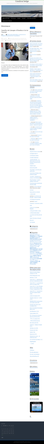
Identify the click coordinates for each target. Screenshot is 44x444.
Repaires (31, 208)
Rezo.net (32, 220)
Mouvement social (23, 38)
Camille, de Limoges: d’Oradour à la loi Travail (14, 31)
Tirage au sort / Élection (7, 20)
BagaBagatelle (33, 341)
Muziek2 (23, 18)
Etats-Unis (31, 242)
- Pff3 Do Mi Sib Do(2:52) (35, 320)
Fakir (31, 205)
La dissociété (32, 194)
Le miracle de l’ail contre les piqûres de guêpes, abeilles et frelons (36, 128)
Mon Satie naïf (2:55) (34, 322)
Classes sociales (11, 38)
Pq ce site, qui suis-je (31, 18)
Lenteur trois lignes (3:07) (35, 295)
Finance (32, 244)
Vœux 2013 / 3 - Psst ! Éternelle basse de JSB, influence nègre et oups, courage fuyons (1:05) (36, 288)
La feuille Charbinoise (34, 157)
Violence (32, 261)
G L (3, 34)
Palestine (32, 251)
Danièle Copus (33, 165)
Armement (37, 235)
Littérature (35, 246)
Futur (40, 244)
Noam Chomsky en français (35, 218)
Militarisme (33, 248)
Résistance (5, 39)
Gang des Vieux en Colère (35, 151)
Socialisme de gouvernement (7, 35)
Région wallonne (39, 254)
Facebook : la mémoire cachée (36, 203)
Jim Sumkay (32, 222)
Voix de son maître (35, 262)
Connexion (32, 350)
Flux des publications (34, 352)
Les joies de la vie (22, 34)
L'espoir (35, 201)
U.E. (33, 260)
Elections (32, 241)
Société (22, 39)
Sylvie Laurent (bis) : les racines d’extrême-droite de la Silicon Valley (36, 45)
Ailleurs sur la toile (5, 18)
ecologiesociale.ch (34, 153)
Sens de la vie (10, 39)
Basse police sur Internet (35, 192)
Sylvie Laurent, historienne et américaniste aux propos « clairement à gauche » (35, 75)
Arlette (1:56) (32, 332)
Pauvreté (32, 253)
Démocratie (16, 38)
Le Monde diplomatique (34, 212)
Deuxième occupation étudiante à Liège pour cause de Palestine (36, 143)
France (19, 38)
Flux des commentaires (34, 354)
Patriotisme (37, 251)
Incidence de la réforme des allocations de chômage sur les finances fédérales (36, 59)
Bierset (37, 236)
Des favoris (13, 18)
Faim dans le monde (37, 242)
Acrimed (31, 190)
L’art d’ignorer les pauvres (35, 199)
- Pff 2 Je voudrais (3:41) (35, 318)
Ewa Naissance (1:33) (34, 311)
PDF (35, 253)
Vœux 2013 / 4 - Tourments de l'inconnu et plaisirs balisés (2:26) (36, 292)
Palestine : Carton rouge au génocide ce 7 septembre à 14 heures (36, 70)
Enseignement (36, 241)
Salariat (31, 255)
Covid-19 (37, 237)
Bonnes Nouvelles (33, 167)
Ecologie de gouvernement (35, 240)
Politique (2, 39)
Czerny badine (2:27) (34, 313)
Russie (35, 254)
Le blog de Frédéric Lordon (35, 210)
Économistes (33, 264)
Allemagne (32, 235)
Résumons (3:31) (33, 334)
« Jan (2, 437)
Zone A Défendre (37, 186)
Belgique (32, 236)
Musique (31, 250)
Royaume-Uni (32, 254)
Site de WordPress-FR (34, 356)
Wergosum (33, 138)
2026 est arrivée (33, 54)
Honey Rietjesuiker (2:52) (35, 275)
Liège (38, 246)
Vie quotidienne (17, 35)
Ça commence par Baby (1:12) (36, 339)
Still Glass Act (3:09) (34, 328)
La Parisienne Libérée (34, 155)
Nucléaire (39, 250)
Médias (35, 250)
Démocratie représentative (12, 34)
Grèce (31, 245)
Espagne (40, 241)
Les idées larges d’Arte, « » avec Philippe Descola (36, 50)
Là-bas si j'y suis (33, 207)
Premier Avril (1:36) (33, 330)
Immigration (35, 245)
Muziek (19, 18)
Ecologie (40, 239)
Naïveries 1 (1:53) (33, 277)
